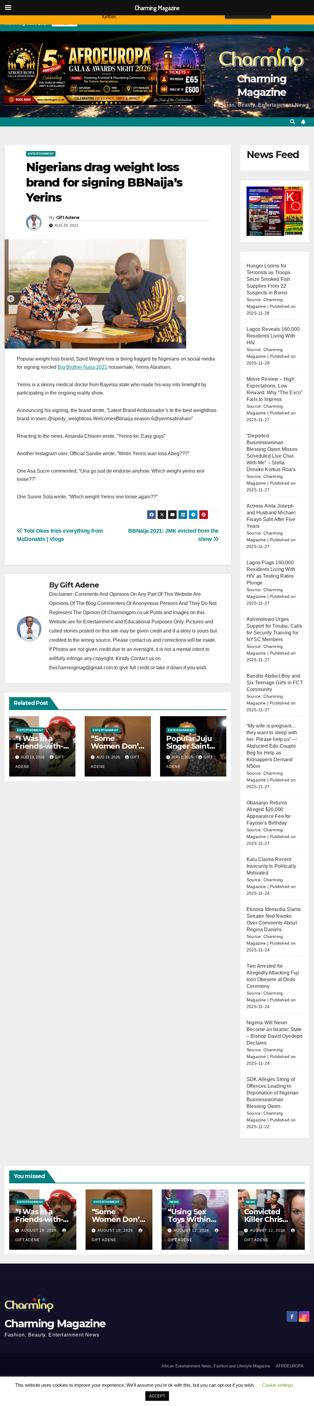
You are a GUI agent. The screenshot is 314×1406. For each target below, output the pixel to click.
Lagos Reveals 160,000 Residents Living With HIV (273, 336)
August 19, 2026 (39, 1230)
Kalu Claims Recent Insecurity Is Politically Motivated (271, 866)
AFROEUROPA (290, 1366)
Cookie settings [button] (277, 1385)
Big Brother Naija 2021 (82, 367)
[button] (292, 121)
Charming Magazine (55, 1323)
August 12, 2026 (192, 1230)
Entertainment (41, 153)
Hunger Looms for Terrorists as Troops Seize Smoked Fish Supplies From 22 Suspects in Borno (268, 279)
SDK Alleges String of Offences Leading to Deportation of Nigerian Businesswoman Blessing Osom (273, 1093)
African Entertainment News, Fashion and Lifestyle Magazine (216, 1366)
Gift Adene (68, 217)
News (174, 1202)
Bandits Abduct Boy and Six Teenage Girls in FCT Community (275, 682)
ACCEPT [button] (157, 1396)
